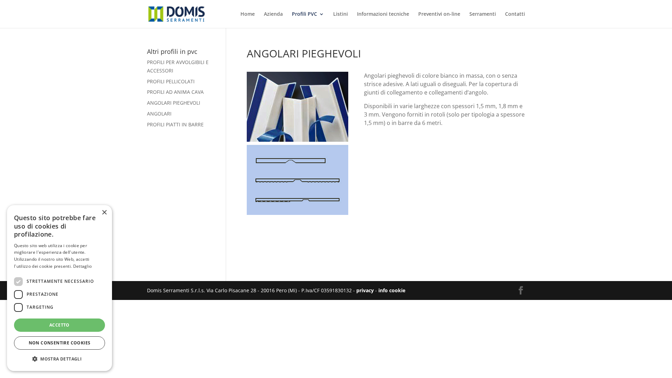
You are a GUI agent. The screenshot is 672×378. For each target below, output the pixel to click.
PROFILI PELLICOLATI (171, 81)
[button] (59, 359)
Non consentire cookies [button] (60, 343)
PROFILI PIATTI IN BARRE (175, 124)
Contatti (515, 14)
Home (247, 14)
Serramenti (482, 14)
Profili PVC (304, 14)
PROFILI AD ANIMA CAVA (175, 92)
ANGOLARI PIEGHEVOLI (173, 102)
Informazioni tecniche (383, 14)
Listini (340, 14)
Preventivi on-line (439, 14)
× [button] (104, 212)
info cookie (391, 290)
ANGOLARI (159, 113)
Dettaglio (82, 266)
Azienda (273, 14)
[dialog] (59, 288)
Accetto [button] (59, 325)
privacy (365, 290)
